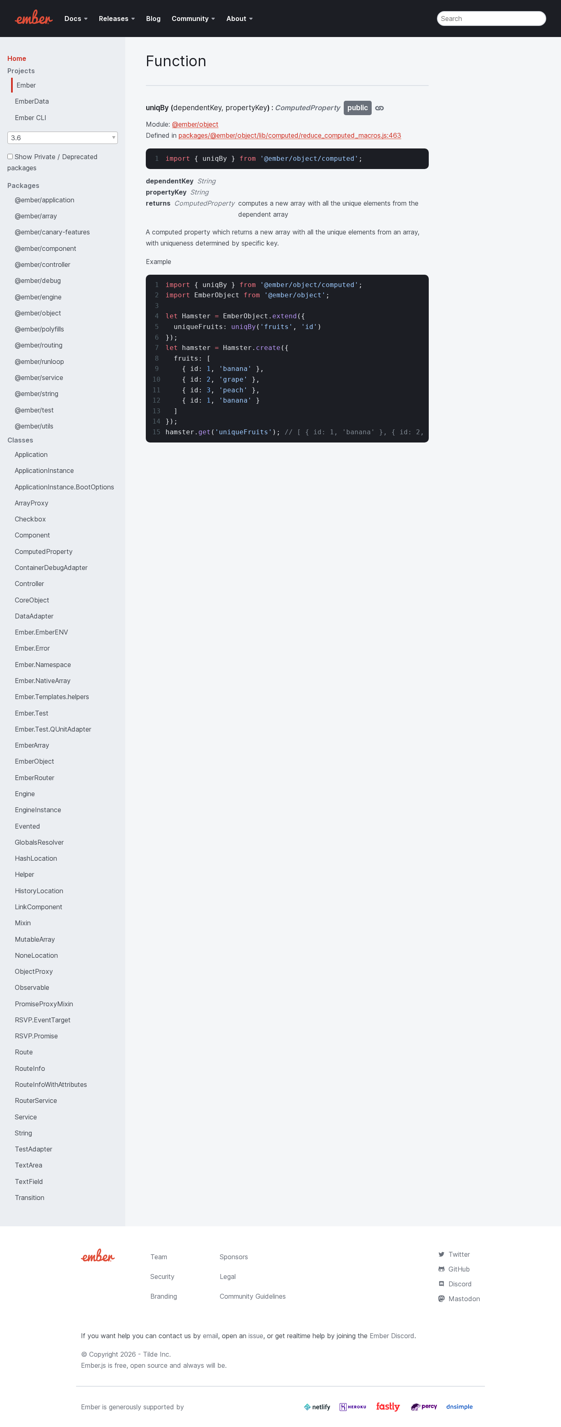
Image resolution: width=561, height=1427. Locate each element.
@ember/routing (38, 345)
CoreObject (32, 600)
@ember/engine (38, 297)
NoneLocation (36, 955)
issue (255, 1336)
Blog (153, 18)
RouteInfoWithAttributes (51, 1084)
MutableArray (35, 939)
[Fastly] (389, 1410)
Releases (114, 18)
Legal (228, 1276)
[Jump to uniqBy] (379, 108)
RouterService (36, 1100)
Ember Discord (392, 1336)
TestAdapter (33, 1149)
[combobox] (62, 138)
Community (190, 18)
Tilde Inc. (157, 1354)
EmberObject (34, 761)
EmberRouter (34, 778)
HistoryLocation (39, 891)
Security (162, 1276)
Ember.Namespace (43, 664)
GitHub (459, 1269)
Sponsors (234, 1257)
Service (26, 1117)
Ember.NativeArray (43, 680)
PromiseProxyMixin (44, 1004)
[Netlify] (318, 1410)
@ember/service (39, 377)
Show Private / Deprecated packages (52, 162)
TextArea (28, 1165)
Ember (26, 85)
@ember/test (34, 410)
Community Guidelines (253, 1296)
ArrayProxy (31, 503)
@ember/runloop (39, 361)
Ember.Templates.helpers (52, 697)
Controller (29, 583)
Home (16, 58)
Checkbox (30, 519)
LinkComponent (38, 907)
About (236, 18)
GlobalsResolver (39, 842)
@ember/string (36, 393)
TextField (29, 1181)
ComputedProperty (44, 551)
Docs (72, 18)
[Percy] (425, 1410)
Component (32, 535)
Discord (460, 1284)
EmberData (32, 101)
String (23, 1133)
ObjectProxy (34, 971)
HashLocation (36, 858)
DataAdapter (34, 616)
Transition (29, 1197)
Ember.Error (32, 648)
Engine (25, 794)
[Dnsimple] (459, 1410)
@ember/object (38, 313)
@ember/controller (42, 264)
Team (158, 1257)
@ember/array (36, 216)
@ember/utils (34, 426)
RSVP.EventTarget (43, 1020)
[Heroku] (354, 1410)
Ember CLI (30, 118)
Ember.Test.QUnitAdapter (53, 729)
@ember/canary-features (52, 232)
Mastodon (464, 1299)
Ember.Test (31, 713)
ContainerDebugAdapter (51, 567)
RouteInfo (30, 1068)
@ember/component (45, 248)
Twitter (459, 1254)
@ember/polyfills (39, 329)
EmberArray (32, 745)
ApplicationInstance (44, 470)
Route (24, 1052)
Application (31, 454)
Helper (24, 874)
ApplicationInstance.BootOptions (64, 487)
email (210, 1336)
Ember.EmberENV (41, 632)
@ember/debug (38, 280)
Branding (163, 1296)
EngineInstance (38, 810)
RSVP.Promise (36, 1036)
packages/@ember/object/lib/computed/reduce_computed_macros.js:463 (290, 135)
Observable (32, 987)
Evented (27, 826)
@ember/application (44, 200)
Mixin (23, 923)
